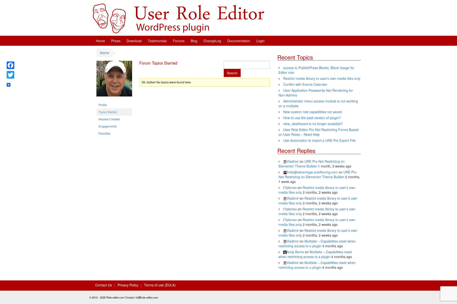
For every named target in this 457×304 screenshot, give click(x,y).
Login (260, 40)
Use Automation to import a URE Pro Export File (319, 140)
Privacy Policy (128, 285)
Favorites (104, 133)
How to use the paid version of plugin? (312, 117)
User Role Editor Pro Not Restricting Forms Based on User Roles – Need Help (318, 132)
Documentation (238, 40)
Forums (178, 40)
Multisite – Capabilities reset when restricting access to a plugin (317, 243)
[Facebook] (10, 65)
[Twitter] (10, 75)
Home (100, 40)
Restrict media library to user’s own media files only (321, 78)
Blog (194, 40)
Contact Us (103, 285)
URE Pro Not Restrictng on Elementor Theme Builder (311, 163)
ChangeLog (212, 40)
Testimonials (157, 40)
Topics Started (108, 112)
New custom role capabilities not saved (312, 111)
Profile (103, 105)
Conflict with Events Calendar (305, 84)
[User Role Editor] (178, 17)
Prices (115, 40)
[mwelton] (114, 80)
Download (134, 40)
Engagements (108, 126)
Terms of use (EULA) (160, 285)
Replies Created (109, 119)
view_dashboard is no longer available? (313, 123)
